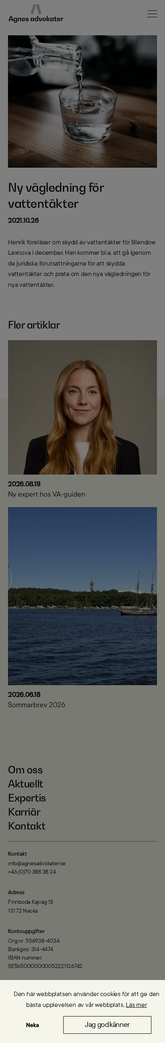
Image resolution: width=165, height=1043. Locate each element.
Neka (32, 1025)
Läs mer (136, 1005)
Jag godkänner (107, 1025)
